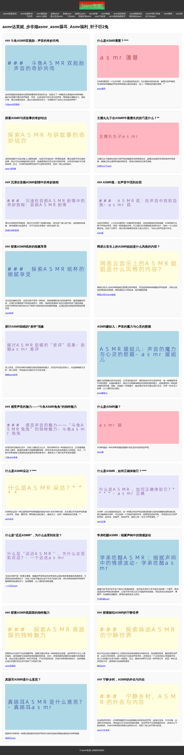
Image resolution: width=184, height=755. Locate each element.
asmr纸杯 (9, 313)
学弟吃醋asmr (103, 599)
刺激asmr (67, 14)
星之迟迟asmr (56, 16)
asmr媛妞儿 (102, 393)
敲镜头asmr (80, 14)
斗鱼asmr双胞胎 (12, 104)
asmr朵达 (9, 519)
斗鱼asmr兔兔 (11, 457)
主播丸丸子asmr (104, 166)
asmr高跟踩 (10, 666)
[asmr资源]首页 (10, 14)
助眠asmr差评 (11, 375)
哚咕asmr (101, 666)
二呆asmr (71, 16)
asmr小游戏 (41, 16)
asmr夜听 (168, 14)
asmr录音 (93, 14)
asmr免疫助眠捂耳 (117, 16)
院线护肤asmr (85, 16)
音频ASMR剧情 (12, 230)
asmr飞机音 (100, 16)
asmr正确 (101, 522)
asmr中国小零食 (153, 14)
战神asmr (55, 14)
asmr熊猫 (105, 14)
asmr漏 (100, 452)
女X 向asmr (150, 16)
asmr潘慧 (101, 89)
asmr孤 (100, 233)
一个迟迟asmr (11, 586)
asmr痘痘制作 (120, 14)
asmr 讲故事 (10, 169)
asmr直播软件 (27, 14)
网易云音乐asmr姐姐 (106, 295)
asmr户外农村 (103, 730)
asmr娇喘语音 (136, 14)
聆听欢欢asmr (135, 16)
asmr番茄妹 (42, 14)
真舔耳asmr (10, 738)
